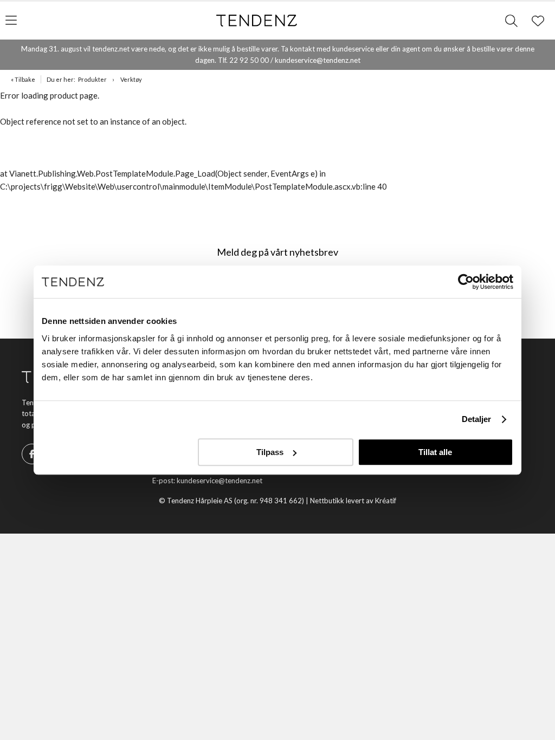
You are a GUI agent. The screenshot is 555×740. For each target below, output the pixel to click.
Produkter (92, 79)
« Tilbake (23, 79)
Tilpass (269, 452)
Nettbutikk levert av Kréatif (353, 500)
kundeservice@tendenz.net (219, 480)
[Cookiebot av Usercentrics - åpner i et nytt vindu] (465, 282)
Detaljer (477, 419)
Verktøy (131, 79)
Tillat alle (435, 452)
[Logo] (257, 21)
